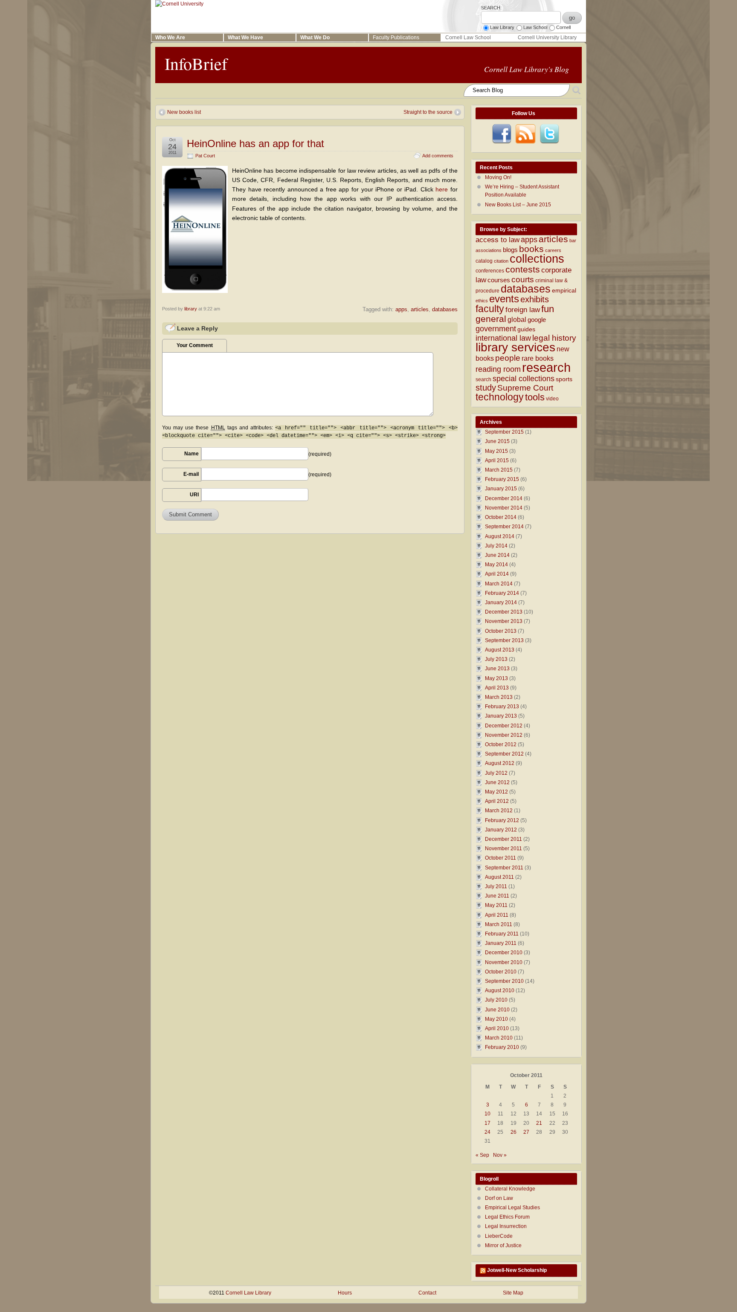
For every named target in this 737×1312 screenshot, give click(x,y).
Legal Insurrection (506, 1226)
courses (498, 280)
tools (535, 397)
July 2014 (496, 546)
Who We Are (170, 38)
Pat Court (205, 155)
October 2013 (500, 631)
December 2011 (503, 839)
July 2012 (496, 773)
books (531, 249)
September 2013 (504, 640)
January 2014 (501, 602)
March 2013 (499, 697)
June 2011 (497, 896)
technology (500, 397)
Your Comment (195, 345)
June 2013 (497, 669)
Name (191, 454)
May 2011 (496, 905)
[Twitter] (549, 134)
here (442, 189)
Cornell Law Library (248, 1293)
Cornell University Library (547, 38)
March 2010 (499, 1038)
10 (487, 1114)
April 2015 (497, 460)
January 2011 (500, 943)
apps (401, 309)
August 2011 (499, 877)
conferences (490, 271)
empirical (564, 290)
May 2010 (496, 1019)
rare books (538, 358)
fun (547, 309)
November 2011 (503, 848)
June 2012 (497, 782)
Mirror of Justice (503, 1245)
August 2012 (499, 763)
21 (539, 1123)
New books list (184, 112)
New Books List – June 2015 (518, 205)
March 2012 (499, 811)
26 (513, 1132)
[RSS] (525, 134)
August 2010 (499, 990)
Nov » (500, 1155)
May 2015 (496, 451)
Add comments (437, 155)
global (517, 319)
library (190, 308)
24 (487, 1132)
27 (526, 1132)
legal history (554, 337)
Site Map (513, 1293)
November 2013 (503, 621)
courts (522, 279)
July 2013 (496, 659)
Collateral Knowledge (510, 1189)
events (504, 298)
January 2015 (501, 489)
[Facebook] (501, 134)
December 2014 (503, 498)
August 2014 (499, 536)
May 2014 (496, 565)
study (486, 387)
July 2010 (496, 1000)
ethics (482, 300)
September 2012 (504, 754)
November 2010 (503, 962)
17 (487, 1123)
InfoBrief (196, 63)
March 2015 (499, 470)
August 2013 (499, 650)
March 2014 (499, 584)
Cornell (563, 27)
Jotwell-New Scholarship (517, 1270)
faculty (490, 308)
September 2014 (504, 527)
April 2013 (497, 688)
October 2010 (500, 972)
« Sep (482, 1155)
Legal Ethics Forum (507, 1217)
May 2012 (496, 792)
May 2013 (496, 678)
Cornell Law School (468, 38)
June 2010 (497, 1010)
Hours (345, 1293)
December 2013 (503, 612)
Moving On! (498, 177)
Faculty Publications (396, 38)
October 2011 (500, 858)
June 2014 (497, 555)
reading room (498, 369)
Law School (535, 27)
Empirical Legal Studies (512, 1208)
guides (526, 329)
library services (515, 347)
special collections (523, 378)
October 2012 (500, 744)
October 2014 (500, 517)
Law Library (502, 27)
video (552, 399)
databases (445, 309)
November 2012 (503, 735)
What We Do (315, 38)
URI (194, 495)
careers (553, 250)
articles (420, 309)
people (507, 357)
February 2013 (502, 707)
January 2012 (501, 830)
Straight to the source (428, 112)
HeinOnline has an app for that (255, 143)
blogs (510, 249)
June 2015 (497, 441)
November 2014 (503, 508)
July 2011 (496, 886)
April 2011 (496, 915)
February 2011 (502, 934)
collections (537, 258)
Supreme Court (525, 387)
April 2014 (497, 574)
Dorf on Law (499, 1198)
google (537, 319)
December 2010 (503, 953)
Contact (427, 1293)
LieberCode (499, 1236)
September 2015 (504, 432)
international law (503, 338)
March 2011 (498, 924)
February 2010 (502, 1047)
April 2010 (497, 1028)
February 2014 (502, 593)
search (483, 379)
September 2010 (504, 981)
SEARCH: (491, 7)
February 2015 (502, 479)
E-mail (191, 474)
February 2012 (502, 820)
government (496, 328)
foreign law (522, 310)
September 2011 (504, 868)
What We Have (245, 38)
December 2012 (503, 726)
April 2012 (497, 801)
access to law (497, 240)
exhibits (534, 299)
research (546, 367)
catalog (484, 261)
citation (501, 261)
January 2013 (501, 716)
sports (564, 379)
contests (522, 269)
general (491, 319)
